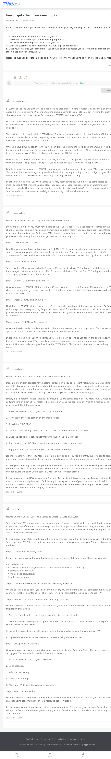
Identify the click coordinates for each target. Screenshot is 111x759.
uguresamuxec (12, 20)
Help (83, 739)
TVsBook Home (32, 739)
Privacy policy (73, 739)
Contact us (45, 739)
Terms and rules (59, 739)
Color (20, 77)
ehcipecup (17, 509)
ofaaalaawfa (18, 369)
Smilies (26, 77)
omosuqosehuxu (20, 101)
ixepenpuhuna (19, 213)
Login (82, 83)
